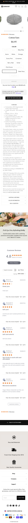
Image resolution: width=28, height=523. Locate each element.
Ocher (18, 63)
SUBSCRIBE (21, 498)
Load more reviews (14, 404)
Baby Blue (21, 50)
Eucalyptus (19, 67)
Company (13, 479)
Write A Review (14, 263)
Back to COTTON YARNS (15, 422)
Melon (13, 54)
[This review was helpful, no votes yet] (20, 398)
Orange (20, 54)
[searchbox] (8, 270)
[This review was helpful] (20, 322)
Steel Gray (21, 71)
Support (13, 484)
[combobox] (19, 273)
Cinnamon (19, 58)
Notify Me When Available (14, 97)
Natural (6, 50)
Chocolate (14, 76)
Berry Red (11, 63)
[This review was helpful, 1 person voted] (20, 297)
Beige (13, 50)
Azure (7, 54)
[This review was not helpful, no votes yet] (23, 297)
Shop (13, 473)
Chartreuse (9, 67)
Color (14, 46)
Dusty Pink (9, 58)
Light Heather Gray (9, 71)
